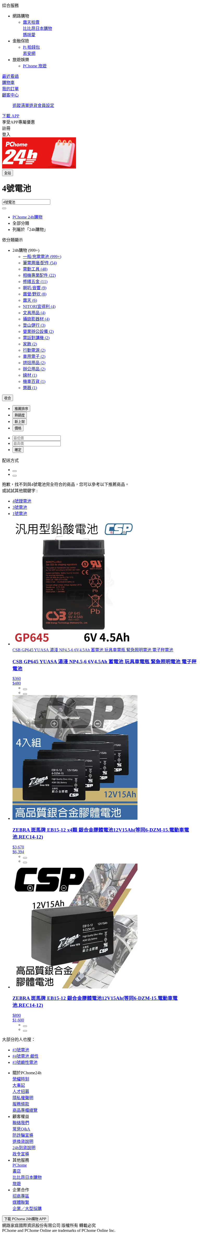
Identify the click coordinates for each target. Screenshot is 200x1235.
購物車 (8, 82)
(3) (34, 325)
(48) (35, 269)
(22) (39, 275)
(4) (39, 306)
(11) (35, 281)
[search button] (4, 208)
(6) (30, 300)
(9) (34, 288)
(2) (38, 331)
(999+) (42, 256)
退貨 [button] (33, 105)
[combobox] (100, 190)
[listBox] (100, 460)
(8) (34, 294)
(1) (30, 375)
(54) (40, 263)
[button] (100, 35)
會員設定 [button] (46, 105)
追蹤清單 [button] (20, 105)
